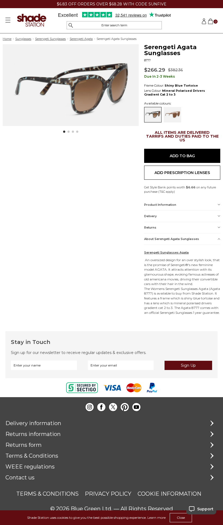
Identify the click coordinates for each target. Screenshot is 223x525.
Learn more (156, 517)
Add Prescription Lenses (182, 172)
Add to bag (182, 155)
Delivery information (33, 423)
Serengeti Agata (81, 39)
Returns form (23, 445)
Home (7, 39)
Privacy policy (108, 494)
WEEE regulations (30, 466)
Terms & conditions (47, 494)
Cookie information (169, 494)
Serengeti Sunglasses (50, 39)
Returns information (33, 434)
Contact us (20, 477)
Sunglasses (23, 39)
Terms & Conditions (31, 456)
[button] (64, 132)
